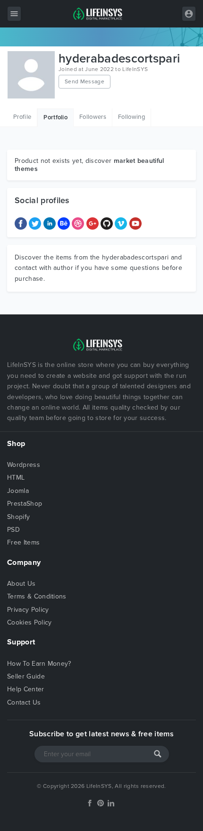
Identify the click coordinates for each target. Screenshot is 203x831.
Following (131, 117)
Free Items (23, 542)
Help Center (25, 689)
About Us (21, 584)
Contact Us (24, 702)
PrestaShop (24, 504)
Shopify (18, 517)
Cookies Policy (29, 622)
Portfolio (55, 117)
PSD (13, 530)
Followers (92, 117)
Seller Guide (26, 676)
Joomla (18, 491)
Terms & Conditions (37, 596)
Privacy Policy (28, 610)
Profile (22, 117)
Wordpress (23, 465)
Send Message (84, 81)
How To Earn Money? (39, 664)
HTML (16, 478)
